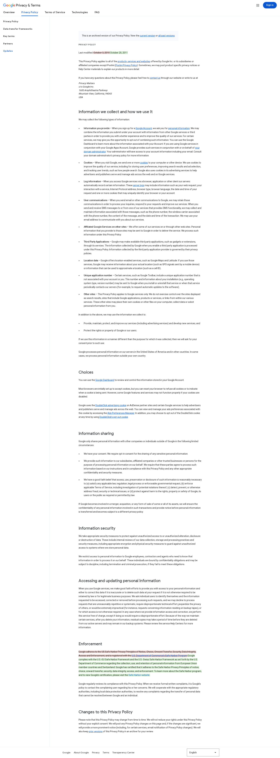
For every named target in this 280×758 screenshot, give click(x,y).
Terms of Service (55, 12)
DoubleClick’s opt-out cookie (113, 417)
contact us (155, 78)
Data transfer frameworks (17, 28)
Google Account (144, 128)
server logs (138, 185)
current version (147, 35)
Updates (8, 50)
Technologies (80, 12)
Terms (106, 752)
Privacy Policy (29, 12)
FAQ (97, 12)
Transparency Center (123, 752)
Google (66, 752)
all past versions (166, 35)
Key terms (9, 36)
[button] (258, 5)
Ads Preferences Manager (120, 413)
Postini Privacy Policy (126, 65)
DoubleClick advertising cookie (110, 405)
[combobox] (203, 752)
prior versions (96, 731)
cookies (144, 162)
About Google (81, 752)
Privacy (96, 752)
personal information (179, 128)
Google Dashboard (104, 380)
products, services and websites (134, 61)
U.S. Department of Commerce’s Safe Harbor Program (159, 655)
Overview (9, 12)
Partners (8, 43)
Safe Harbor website (139, 675)
